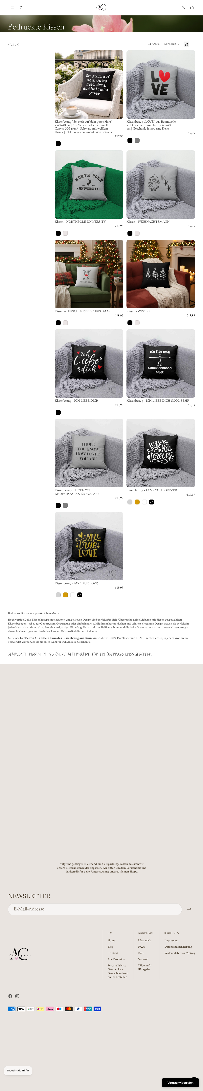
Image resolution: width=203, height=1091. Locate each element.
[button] (172, 44)
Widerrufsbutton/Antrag (180, 953)
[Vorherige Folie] (132, 84)
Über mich (144, 940)
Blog (110, 947)
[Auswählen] (117, 112)
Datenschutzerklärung (178, 947)
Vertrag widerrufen (180, 1082)
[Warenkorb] (192, 7)
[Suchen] (21, 7)
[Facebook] (10, 996)
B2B (140, 953)
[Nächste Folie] (189, 84)
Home (111, 940)
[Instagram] (17, 996)
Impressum (171, 940)
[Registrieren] (189, 909)
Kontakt (113, 953)
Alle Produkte (116, 959)
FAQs (141, 947)
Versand (143, 959)
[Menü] (12, 7)
